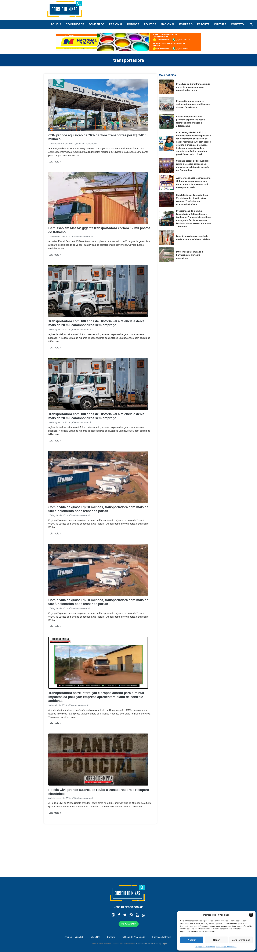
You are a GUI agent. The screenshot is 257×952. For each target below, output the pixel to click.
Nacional (168, 24)
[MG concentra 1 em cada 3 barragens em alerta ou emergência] (166, 254)
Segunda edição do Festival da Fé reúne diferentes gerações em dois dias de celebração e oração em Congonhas (193, 165)
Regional (116, 24)
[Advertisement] (157, 8)
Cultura (220, 24)
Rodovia (133, 24)
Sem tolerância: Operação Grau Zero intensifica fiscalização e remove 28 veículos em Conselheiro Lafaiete (192, 200)
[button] (251, 914)
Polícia (56, 24)
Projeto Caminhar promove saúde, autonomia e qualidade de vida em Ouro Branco (193, 104)
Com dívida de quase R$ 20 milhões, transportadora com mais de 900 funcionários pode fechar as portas (98, 509)
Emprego (186, 24)
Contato (237, 24)
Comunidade (75, 24)
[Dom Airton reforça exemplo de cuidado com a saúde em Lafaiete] (166, 237)
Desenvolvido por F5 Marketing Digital (151, 943)
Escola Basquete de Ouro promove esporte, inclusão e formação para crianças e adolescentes (190, 121)
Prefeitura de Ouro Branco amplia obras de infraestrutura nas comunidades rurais (193, 87)
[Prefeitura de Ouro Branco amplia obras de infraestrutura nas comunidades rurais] (166, 87)
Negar (216, 939)
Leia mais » (54, 161)
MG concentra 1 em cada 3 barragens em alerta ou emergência (189, 254)
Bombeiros (96, 24)
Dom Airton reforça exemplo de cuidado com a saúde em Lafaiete (193, 237)
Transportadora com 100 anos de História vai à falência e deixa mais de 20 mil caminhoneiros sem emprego (96, 323)
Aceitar (192, 939)
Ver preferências (241, 939)
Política (150, 24)
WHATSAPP (130, 924)
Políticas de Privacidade (205, 947)
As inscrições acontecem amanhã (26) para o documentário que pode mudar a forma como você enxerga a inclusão (193, 182)
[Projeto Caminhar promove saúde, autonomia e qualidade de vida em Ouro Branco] (166, 104)
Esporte (203, 24)
